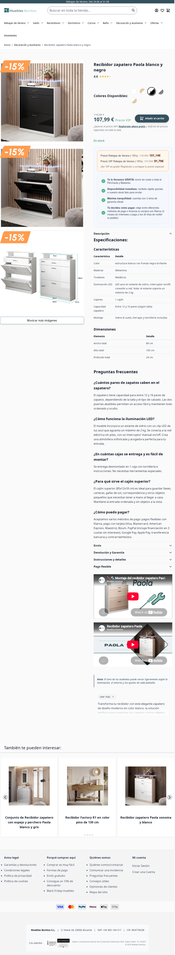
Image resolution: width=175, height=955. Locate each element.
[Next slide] (167, 808)
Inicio (7, 44)
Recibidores (53, 23)
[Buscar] (133, 10)
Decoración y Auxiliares (129, 23)
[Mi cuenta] (156, 10)
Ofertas (154, 23)
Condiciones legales (17, 881)
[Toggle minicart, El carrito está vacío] (168, 10)
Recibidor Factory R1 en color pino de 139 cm (81, 830)
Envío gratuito (55, 886)
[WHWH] (134, 91)
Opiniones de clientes (102, 897)
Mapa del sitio (97, 903)
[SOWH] (143, 91)
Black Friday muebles (59, 901)
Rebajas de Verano (14, 23)
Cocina (91, 23)
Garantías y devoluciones (20, 875)
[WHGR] (160, 91)
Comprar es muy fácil (60, 875)
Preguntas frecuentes (102, 886)
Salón (36, 23)
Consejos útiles (98, 892)
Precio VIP (123, 120)
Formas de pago (56, 881)
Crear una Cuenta (141, 883)
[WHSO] (134, 100)
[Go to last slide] (5, 808)
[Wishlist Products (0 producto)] (162, 10)
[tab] (81, 846)
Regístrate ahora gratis (132, 126)
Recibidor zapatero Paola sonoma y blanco (139, 830)
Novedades (10, 35)
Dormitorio (74, 23)
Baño (106, 23)
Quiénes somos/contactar (105, 875)
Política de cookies (16, 892)
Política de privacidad (18, 886)
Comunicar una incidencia (105, 881)
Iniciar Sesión (139, 876)
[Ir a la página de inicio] (20, 10)
